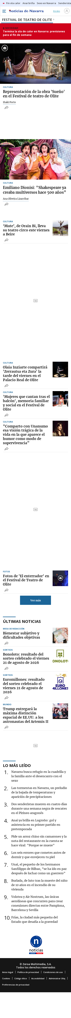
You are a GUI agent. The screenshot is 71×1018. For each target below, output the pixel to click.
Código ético (20, 978)
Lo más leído (17, 765)
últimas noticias (22, 621)
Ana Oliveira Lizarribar (16, 198)
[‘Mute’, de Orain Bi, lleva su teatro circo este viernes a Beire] (60, 228)
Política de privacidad (28, 972)
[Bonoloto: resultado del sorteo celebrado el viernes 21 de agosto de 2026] (60, 656)
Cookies (6, 978)
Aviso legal (7, 972)
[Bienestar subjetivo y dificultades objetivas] (60, 635)
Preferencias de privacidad (15, 984)
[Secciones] (4, 11)
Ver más (35, 600)
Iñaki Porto (9, 102)
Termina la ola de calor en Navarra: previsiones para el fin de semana (34, 33)
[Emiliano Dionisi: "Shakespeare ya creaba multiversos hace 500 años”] (35, 159)
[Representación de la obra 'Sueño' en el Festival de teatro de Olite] (35, 63)
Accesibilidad (37, 978)
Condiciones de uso (53, 972)
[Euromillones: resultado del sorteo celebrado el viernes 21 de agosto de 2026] (60, 682)
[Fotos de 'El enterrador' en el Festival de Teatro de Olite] (60, 578)
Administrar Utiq (57, 978)
